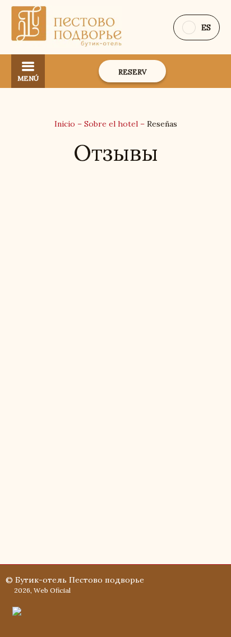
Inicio (65, 124)
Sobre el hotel (112, 124)
